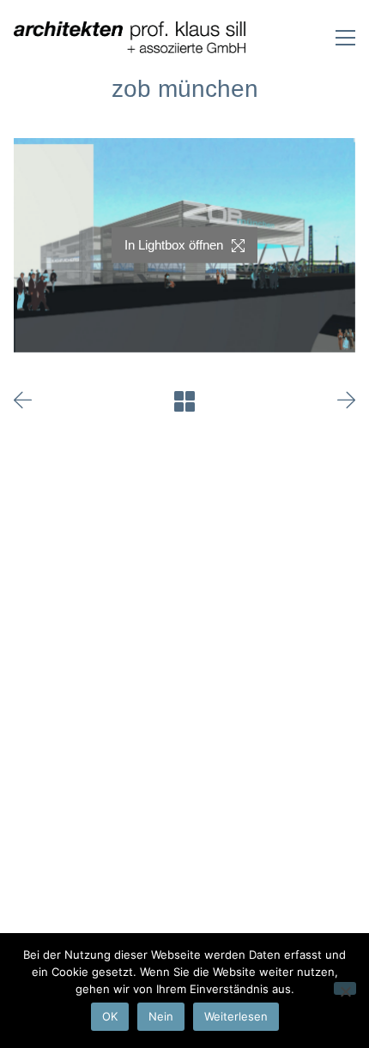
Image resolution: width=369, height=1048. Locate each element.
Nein (160, 1016)
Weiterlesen (236, 1016)
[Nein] (345, 988)
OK (110, 1016)
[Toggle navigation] (345, 37)
